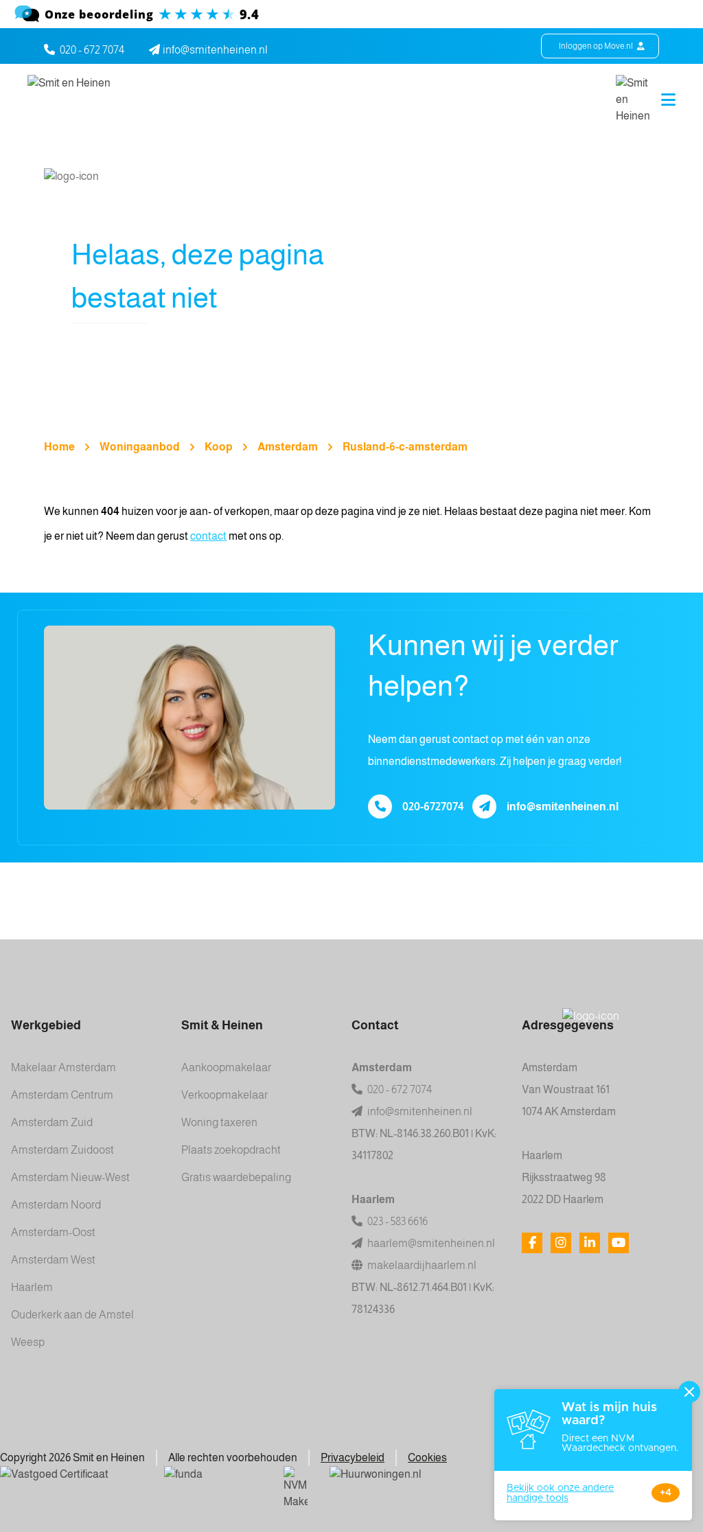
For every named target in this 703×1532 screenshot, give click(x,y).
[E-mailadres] (484, 806)
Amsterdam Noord (56, 1205)
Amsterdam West (53, 1260)
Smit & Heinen (222, 1025)
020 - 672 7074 (92, 50)
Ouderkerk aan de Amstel (72, 1315)
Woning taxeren (219, 1122)
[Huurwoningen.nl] (422, 1483)
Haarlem (32, 1287)
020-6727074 (433, 806)
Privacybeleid (352, 1457)
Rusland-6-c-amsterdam (405, 447)
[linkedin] (589, 1243)
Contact (375, 1025)
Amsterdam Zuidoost (62, 1150)
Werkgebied (46, 1025)
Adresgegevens (568, 1025)
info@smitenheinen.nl (563, 806)
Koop (219, 447)
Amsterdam (287, 447)
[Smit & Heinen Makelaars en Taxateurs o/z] (351, 14)
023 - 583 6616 (396, 1221)
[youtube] (618, 1243)
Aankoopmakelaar (226, 1067)
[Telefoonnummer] (380, 806)
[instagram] (561, 1243)
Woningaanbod (140, 447)
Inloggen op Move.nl (596, 46)
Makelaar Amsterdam (63, 1067)
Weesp (28, 1342)
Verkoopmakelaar (224, 1095)
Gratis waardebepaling (236, 1177)
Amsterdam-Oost (53, 1232)
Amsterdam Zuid (52, 1122)
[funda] (213, 1483)
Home (59, 447)
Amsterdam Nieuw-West (70, 1177)
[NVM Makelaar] (296, 1488)
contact (208, 536)
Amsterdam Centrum (62, 1095)
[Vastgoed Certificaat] (71, 1483)
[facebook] (532, 1243)
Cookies (427, 1457)
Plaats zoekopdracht (231, 1150)
